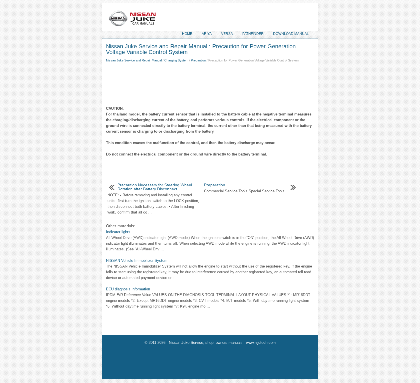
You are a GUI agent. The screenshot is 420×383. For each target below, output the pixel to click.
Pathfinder (253, 34)
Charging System (176, 60)
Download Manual (291, 34)
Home (187, 34)
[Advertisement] (210, 83)
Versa (227, 34)
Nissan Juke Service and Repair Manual (134, 60)
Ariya (207, 34)
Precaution (198, 60)
